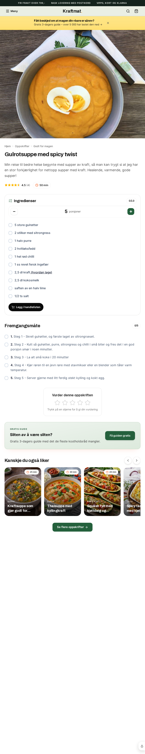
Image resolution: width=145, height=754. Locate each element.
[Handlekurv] (136, 11)
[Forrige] (128, 460)
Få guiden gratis (120, 435)
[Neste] (136, 460)
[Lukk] (108, 23)
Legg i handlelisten (28, 307)
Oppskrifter (22, 146)
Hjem (8, 146)
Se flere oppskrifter (70, 527)
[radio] (57, 402)
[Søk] (128, 11)
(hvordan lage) (41, 272)
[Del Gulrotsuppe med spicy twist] (142, 746)
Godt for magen (43, 146)
